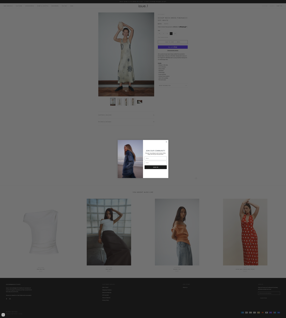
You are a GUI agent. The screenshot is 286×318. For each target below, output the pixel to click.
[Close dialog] (166, 142)
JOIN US (155, 167)
